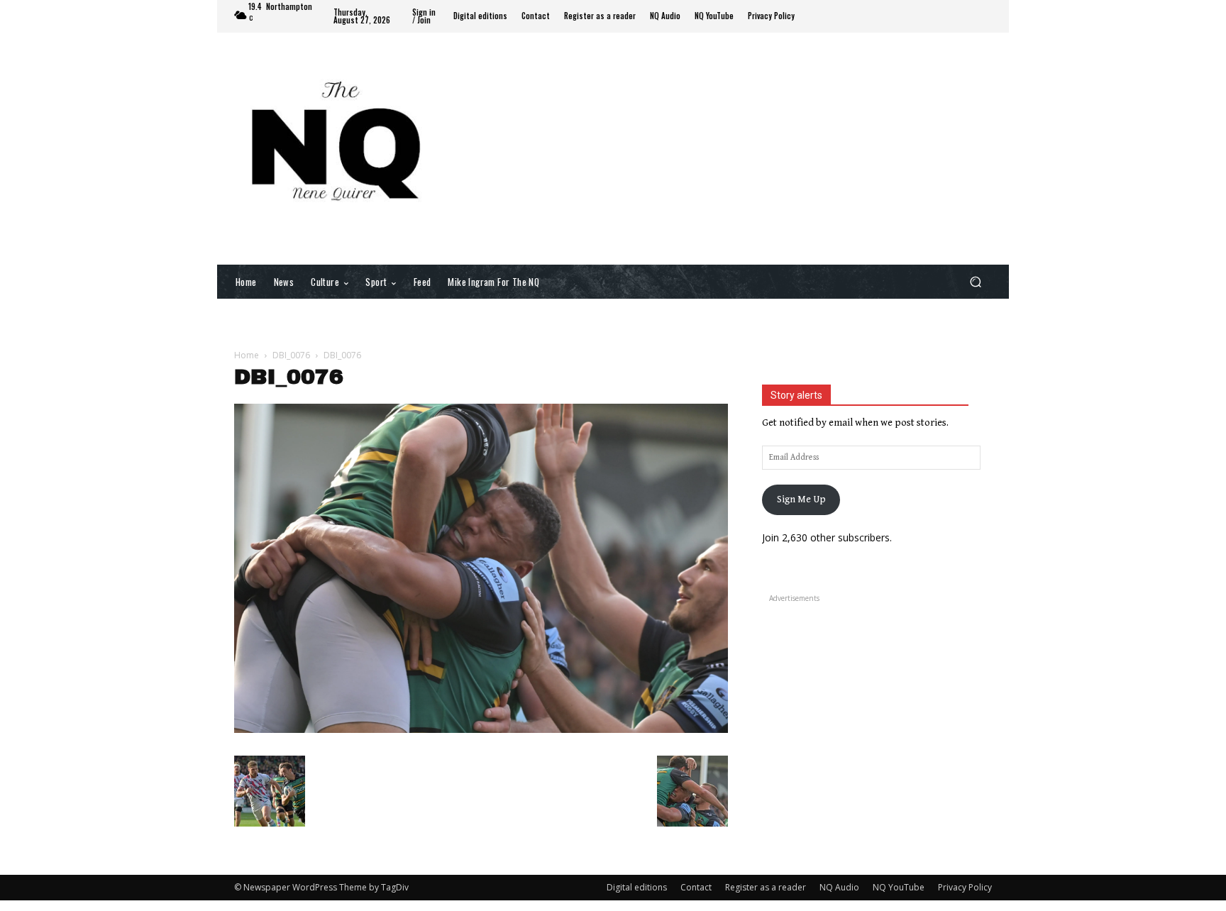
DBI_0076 (291, 355)
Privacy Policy (965, 887)
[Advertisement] (730, 148)
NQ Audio (839, 887)
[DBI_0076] (481, 730)
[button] (975, 281)
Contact (696, 887)
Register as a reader (765, 887)
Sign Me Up (801, 499)
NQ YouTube (898, 887)
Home (246, 355)
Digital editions (637, 887)
